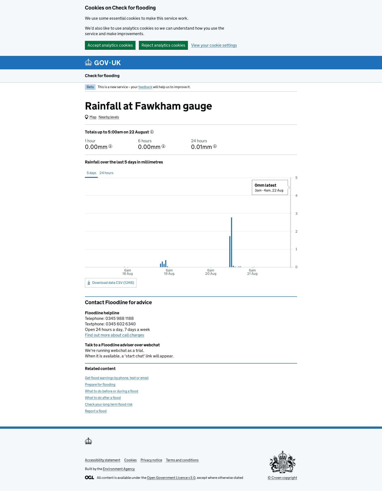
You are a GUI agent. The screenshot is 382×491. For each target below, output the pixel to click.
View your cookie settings (214, 45)
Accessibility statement (102, 460)
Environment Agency (119, 469)
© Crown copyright (282, 478)
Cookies (130, 460)
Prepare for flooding (100, 384)
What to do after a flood (103, 398)
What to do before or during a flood (111, 391)
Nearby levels (109, 117)
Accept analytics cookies (110, 45)
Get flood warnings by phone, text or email (117, 378)
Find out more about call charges (114, 334)
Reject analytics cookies (163, 45)
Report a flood (96, 411)
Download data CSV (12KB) (113, 283)
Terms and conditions (182, 460)
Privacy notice (151, 460)
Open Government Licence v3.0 (171, 478)
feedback (145, 87)
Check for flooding (102, 75)
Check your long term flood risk (108, 404)
